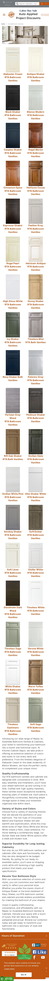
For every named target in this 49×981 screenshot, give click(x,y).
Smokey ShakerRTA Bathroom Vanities (13, 535)
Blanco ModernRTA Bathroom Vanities (35, 115)
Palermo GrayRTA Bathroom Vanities (35, 380)
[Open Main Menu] (4, 14)
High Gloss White (26, 826)
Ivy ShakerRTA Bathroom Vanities (13, 342)
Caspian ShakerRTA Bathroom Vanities (13, 153)
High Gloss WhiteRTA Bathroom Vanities (13, 304)
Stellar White (26, 835)
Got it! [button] (24, 975)
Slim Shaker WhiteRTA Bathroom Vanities (35, 497)
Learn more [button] (9, 969)
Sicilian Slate (8, 835)
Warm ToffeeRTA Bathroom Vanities (35, 689)
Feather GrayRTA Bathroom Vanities (35, 228)
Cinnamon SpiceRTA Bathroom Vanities (13, 191)
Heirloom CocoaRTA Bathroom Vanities (36, 191)
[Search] (17, 3)
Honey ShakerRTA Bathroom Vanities (35, 304)
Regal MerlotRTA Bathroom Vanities (35, 153)
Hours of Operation (13, 935)
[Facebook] (34, 957)
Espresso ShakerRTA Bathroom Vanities (13, 228)
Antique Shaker (10, 891)
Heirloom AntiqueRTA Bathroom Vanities (36, 266)
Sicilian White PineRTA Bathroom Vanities (12, 497)
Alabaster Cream (10, 762)
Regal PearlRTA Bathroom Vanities (13, 266)
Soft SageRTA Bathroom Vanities (35, 727)
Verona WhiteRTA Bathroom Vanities (35, 652)
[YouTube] (43, 957)
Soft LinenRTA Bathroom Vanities (13, 573)
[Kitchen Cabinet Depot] (11, 14)
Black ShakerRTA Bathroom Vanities (13, 115)
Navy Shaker (8, 894)
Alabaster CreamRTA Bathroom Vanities (12, 77)
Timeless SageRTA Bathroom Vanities (13, 652)
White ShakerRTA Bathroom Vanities (13, 689)
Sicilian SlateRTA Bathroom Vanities (35, 459)
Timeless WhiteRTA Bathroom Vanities (36, 610)
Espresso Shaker (22, 821)
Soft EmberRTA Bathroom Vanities (35, 535)
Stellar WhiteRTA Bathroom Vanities (35, 573)
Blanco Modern (10, 765)
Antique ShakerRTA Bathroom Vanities (35, 77)
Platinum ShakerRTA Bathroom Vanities (35, 418)
